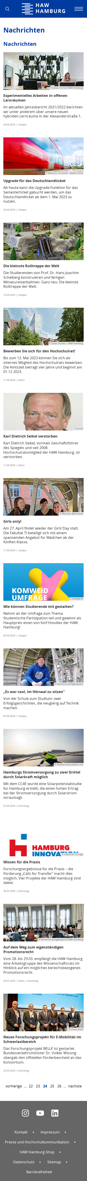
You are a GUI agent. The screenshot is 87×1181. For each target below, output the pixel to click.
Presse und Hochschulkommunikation (37, 1142)
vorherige (14, 1086)
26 (59, 1086)
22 (31, 1086)
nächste (75, 1086)
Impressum (50, 1132)
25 (52, 1086)
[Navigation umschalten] (78, 8)
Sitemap (54, 1162)
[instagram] (25, 1113)
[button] (8, 8)
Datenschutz (23, 1162)
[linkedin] (55, 1113)
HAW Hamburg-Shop (37, 1152)
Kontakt (21, 1132)
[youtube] (40, 1113)
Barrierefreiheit (39, 1171)
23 (38, 1086)
